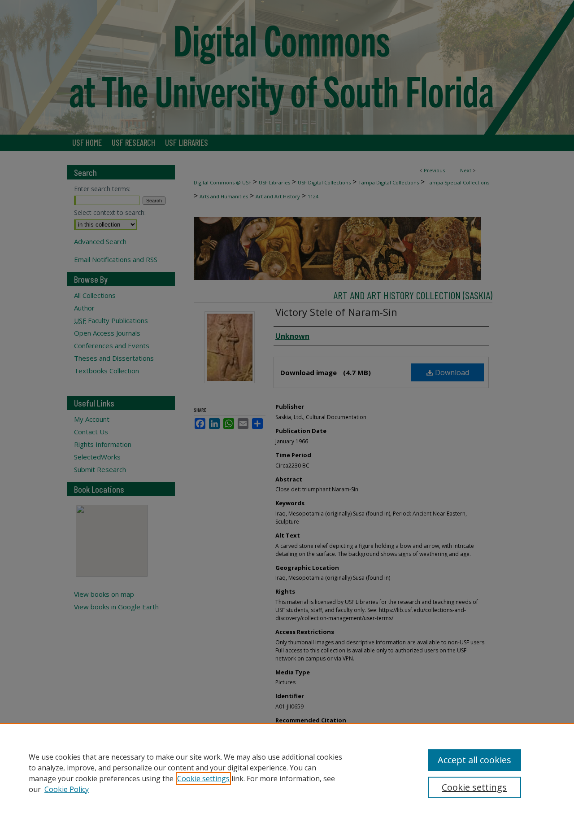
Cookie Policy (66, 789)
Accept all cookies (474, 760)
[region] (287, 772)
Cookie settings (203, 778)
